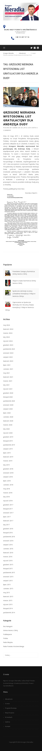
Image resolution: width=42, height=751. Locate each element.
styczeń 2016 (7, 561)
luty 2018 (6, 497)
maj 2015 (6, 592)
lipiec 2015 (7, 585)
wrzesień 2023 (8, 353)
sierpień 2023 (8, 357)
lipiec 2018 (7, 481)
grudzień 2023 (8, 345)
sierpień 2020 (8, 409)
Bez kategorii (7, 626)
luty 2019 (6, 465)
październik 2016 (9, 537)
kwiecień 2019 (8, 457)
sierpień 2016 (8, 545)
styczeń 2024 (7, 341)
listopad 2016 (8, 533)
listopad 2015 (8, 568)
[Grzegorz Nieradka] (21, 11)
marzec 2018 (7, 493)
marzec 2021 (7, 381)
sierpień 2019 (8, 449)
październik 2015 (9, 572)
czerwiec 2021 (8, 369)
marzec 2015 (7, 600)
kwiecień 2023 (8, 361)
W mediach (8, 717)
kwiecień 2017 (8, 521)
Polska (5, 638)
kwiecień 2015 (8, 596)
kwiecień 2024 (8, 329)
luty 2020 (6, 429)
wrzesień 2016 (8, 541)
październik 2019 (9, 445)
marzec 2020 (7, 425)
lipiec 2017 (7, 517)
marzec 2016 (7, 557)
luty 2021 (6, 385)
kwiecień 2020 (8, 421)
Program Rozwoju (11, 708)
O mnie (7, 704)
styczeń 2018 (7, 501)
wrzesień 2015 (8, 577)
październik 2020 (9, 401)
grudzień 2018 (8, 469)
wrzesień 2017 (8, 513)
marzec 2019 (7, 461)
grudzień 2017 (8, 505)
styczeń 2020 (7, 433)
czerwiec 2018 (8, 485)
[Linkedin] (38, 47)
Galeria (7, 722)
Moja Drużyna (9, 713)
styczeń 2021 (7, 389)
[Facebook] (35, 47)
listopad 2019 (8, 441)
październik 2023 (9, 349)
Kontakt (7, 726)
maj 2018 (6, 489)
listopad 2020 (8, 397)
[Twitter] (31, 47)
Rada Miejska (8, 642)
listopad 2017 (8, 509)
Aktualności (8, 699)
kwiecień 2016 (8, 553)
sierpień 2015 (8, 581)
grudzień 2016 (8, 529)
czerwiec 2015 (8, 589)
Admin (15, 128)
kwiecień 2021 (8, 377)
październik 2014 (9, 612)
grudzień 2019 (8, 437)
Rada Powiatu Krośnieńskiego (13, 646)
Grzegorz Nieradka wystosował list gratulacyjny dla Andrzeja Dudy (19, 118)
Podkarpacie (7, 634)
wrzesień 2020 (8, 405)
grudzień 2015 (8, 565)
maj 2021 (6, 373)
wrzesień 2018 (8, 473)
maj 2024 (6, 325)
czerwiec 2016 (8, 549)
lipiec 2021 (7, 365)
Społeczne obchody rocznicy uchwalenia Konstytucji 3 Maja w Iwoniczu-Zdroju (23, 293)
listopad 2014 (8, 608)
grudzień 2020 (8, 393)
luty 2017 (6, 525)
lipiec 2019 (7, 453)
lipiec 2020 (7, 413)
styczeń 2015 (7, 604)
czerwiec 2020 (8, 417)
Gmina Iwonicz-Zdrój (10, 630)
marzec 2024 (7, 333)
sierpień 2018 (8, 477)
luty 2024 (6, 337)
